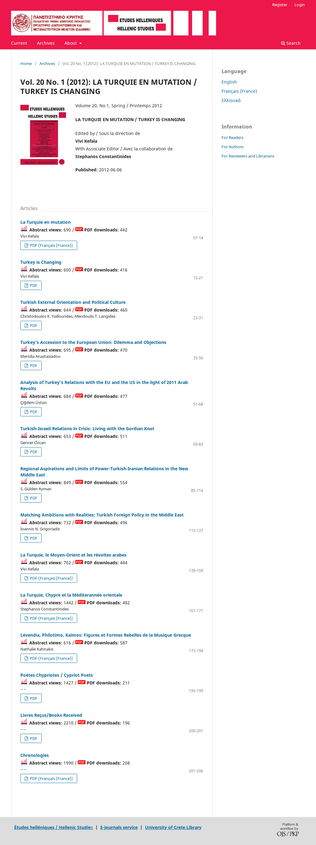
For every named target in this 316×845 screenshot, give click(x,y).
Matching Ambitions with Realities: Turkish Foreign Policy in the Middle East (102, 515)
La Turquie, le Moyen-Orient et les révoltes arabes (73, 555)
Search (293, 43)
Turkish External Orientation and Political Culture (73, 302)
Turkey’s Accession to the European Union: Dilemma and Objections (93, 342)
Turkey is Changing (40, 262)
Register (279, 4)
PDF (33, 285)
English (229, 82)
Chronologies (34, 755)
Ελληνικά (231, 100)
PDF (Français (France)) (51, 245)
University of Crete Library (173, 827)
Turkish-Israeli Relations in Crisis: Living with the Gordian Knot (87, 428)
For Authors (232, 146)
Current (19, 43)
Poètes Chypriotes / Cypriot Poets (56, 675)
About (71, 43)
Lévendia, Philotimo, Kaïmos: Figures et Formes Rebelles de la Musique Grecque (105, 635)
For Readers (232, 137)
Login (299, 4)
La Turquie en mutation (45, 222)
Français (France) (239, 91)
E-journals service (119, 827)
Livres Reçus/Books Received (51, 715)
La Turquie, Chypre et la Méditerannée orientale (71, 595)
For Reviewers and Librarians (248, 156)
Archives (46, 43)
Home (26, 63)
